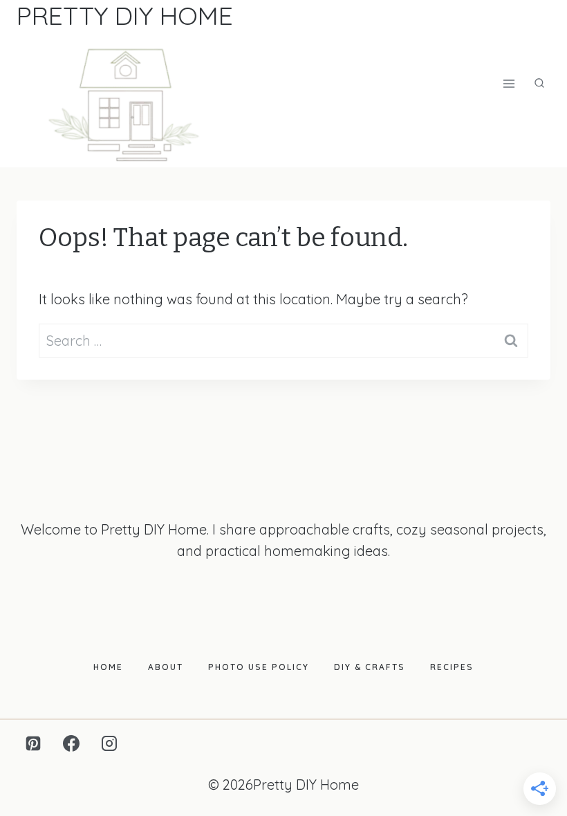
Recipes (452, 667)
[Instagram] (109, 743)
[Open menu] (508, 84)
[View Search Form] (539, 84)
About (165, 667)
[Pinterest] (33, 743)
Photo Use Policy (258, 667)
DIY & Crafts (369, 667)
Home (108, 667)
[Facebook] (71, 743)
